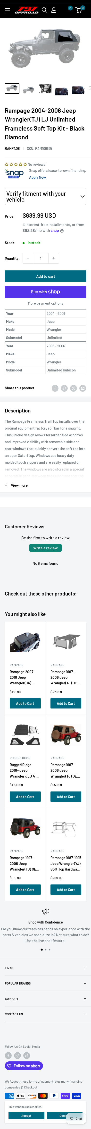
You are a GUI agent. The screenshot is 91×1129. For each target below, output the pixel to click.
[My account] (53, 10)
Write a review (45, 547)
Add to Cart (25, 703)
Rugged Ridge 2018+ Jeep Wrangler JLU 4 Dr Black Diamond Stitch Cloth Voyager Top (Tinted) (24, 771)
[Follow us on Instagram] (17, 1055)
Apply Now (37, 177)
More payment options (45, 303)
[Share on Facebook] (55, 387)
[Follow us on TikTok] (26, 1055)
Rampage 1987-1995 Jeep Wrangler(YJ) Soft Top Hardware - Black (65, 864)
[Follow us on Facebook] (8, 1055)
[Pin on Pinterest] (64, 387)
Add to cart (45, 276)
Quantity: (12, 258)
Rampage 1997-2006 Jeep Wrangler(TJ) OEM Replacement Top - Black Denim (65, 678)
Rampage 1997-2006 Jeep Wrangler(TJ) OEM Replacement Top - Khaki (65, 771)
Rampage (12, 148)
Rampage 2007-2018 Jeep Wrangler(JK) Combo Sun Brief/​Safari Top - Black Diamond (24, 678)
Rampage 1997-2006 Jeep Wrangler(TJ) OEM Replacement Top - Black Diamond (25, 864)
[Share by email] (82, 387)
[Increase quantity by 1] (54, 258)
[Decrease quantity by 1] (28, 258)
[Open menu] (7, 10)
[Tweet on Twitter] (73, 387)
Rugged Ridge (20, 758)
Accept (26, 1116)
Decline (64, 1116)
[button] (65, 10)
